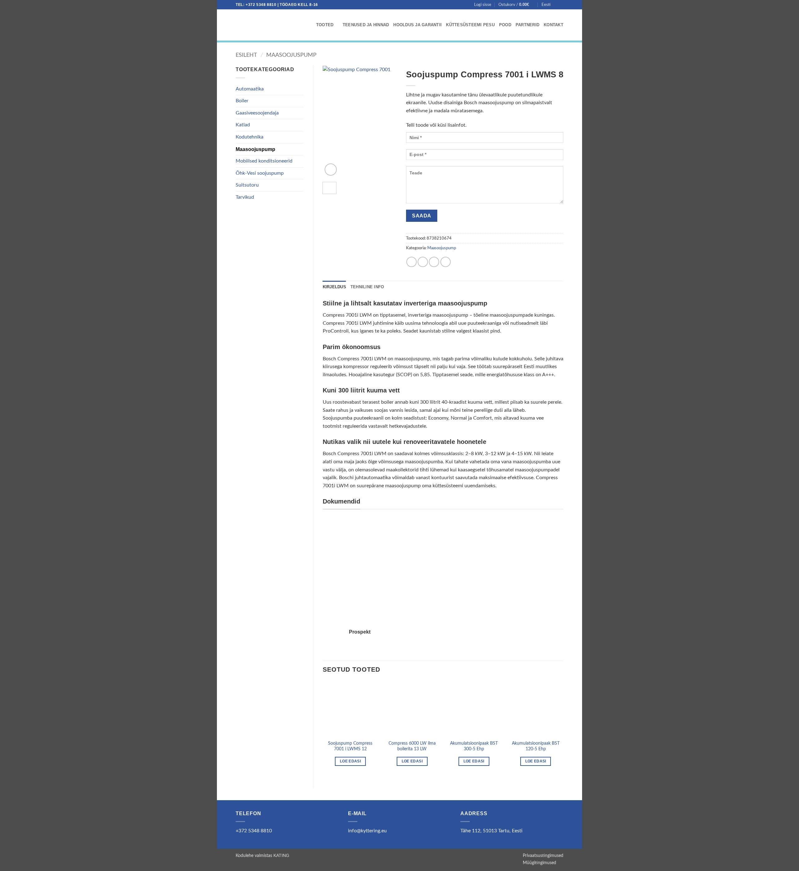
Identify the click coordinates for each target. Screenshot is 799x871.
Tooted (325, 24)
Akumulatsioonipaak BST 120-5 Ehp (536, 746)
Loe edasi (350, 761)
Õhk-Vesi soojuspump (260, 173)
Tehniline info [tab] (367, 287)
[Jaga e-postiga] (434, 262)
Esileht (246, 55)
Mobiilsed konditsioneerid (264, 160)
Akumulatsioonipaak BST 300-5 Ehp (474, 746)
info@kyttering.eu (367, 830)
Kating (281, 855)
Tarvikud (245, 197)
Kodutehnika (249, 136)
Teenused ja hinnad (366, 24)
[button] (482, 4)
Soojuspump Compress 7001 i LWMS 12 (350, 746)
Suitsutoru (247, 184)
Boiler (242, 100)
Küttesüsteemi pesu (470, 24)
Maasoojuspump (291, 55)
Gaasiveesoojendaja (257, 112)
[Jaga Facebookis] (411, 262)
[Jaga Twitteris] (423, 262)
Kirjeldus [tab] (334, 287)
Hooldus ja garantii (417, 24)
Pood (505, 24)
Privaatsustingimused (543, 855)
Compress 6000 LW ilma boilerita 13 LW (412, 746)
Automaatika (250, 88)
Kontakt (553, 24)
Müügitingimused (539, 862)
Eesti (546, 5)
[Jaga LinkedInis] (445, 262)
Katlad (243, 124)
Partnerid (527, 24)
